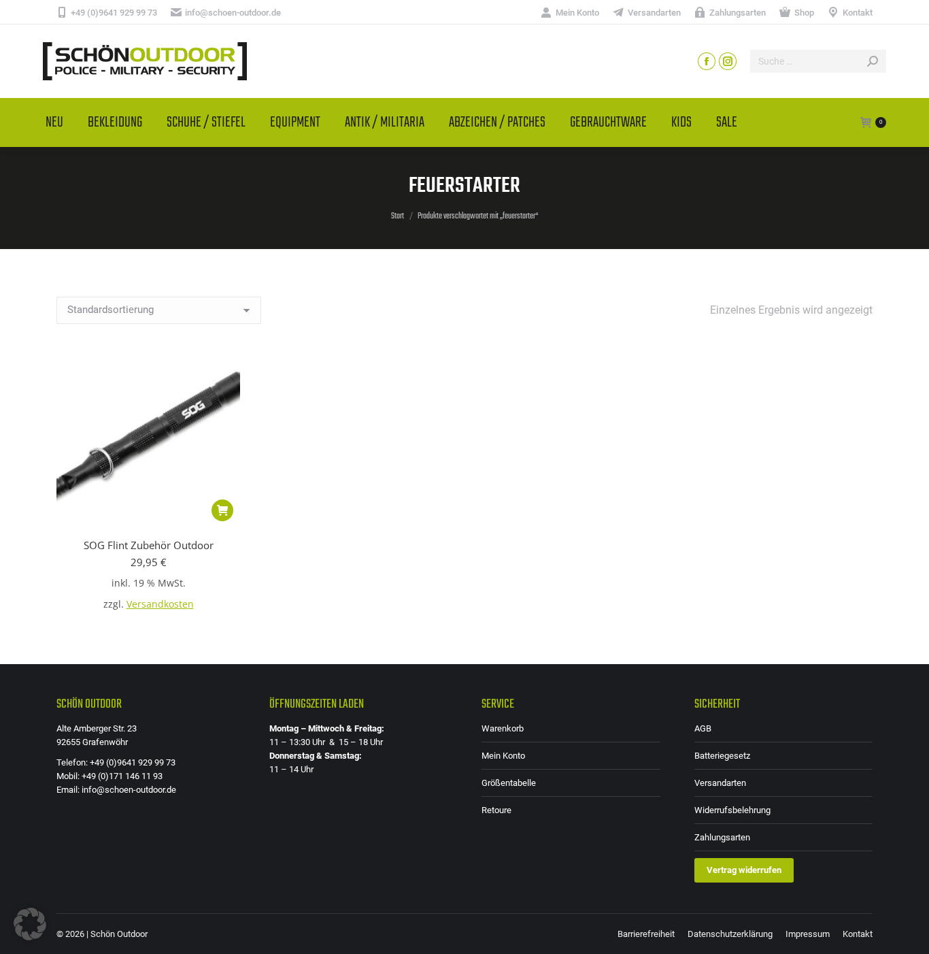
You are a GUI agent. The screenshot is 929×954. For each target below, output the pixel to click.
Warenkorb (503, 728)
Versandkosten (160, 604)
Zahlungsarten (722, 837)
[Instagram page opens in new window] (728, 61)
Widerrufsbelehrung (732, 810)
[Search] (872, 61)
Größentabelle (509, 783)
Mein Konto (503, 756)
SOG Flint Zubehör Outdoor (149, 545)
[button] (222, 510)
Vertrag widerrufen (744, 870)
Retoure (496, 810)
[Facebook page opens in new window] (706, 61)
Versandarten (720, 783)
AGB (702, 728)
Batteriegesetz (722, 756)
